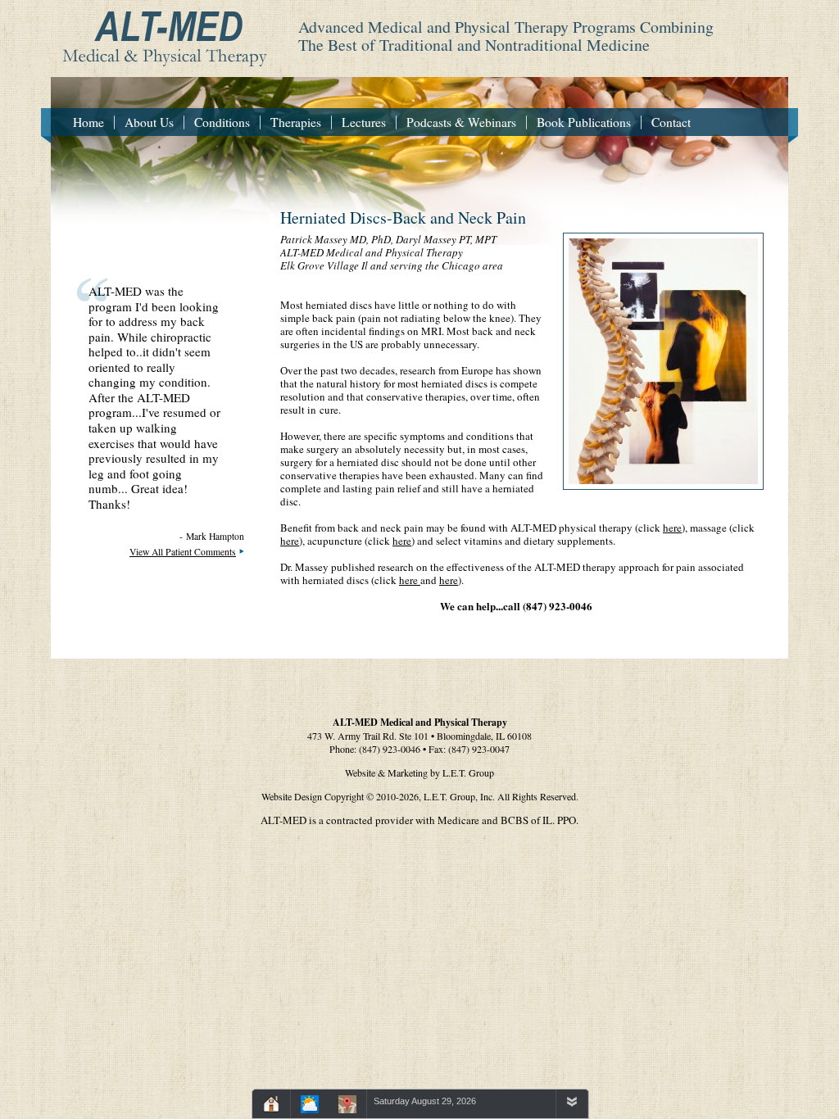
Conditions (222, 122)
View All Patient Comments (182, 552)
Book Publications (584, 122)
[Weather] (310, 1106)
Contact (671, 122)
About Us (149, 122)
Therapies (295, 122)
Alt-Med (159, 33)
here (672, 527)
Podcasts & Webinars (461, 122)
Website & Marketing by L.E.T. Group (419, 772)
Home (88, 122)
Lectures (364, 122)
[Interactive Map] (347, 1106)
